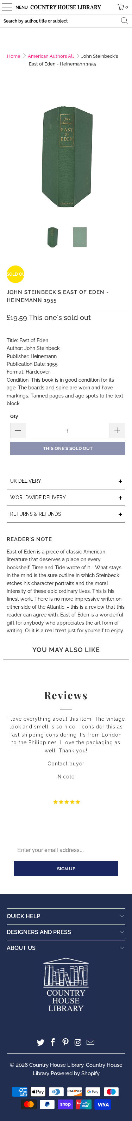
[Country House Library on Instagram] (78, 1043)
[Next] (120, 155)
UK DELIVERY (66, 481)
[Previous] (12, 155)
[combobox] (66, 21)
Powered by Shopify (75, 1073)
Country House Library (56, 1065)
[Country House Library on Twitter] (40, 1043)
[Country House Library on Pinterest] (66, 1043)
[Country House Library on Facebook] (53, 1043)
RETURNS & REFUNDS (66, 514)
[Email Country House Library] (91, 1043)
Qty (14, 416)
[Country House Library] (66, 7)
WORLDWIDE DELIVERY (66, 498)
